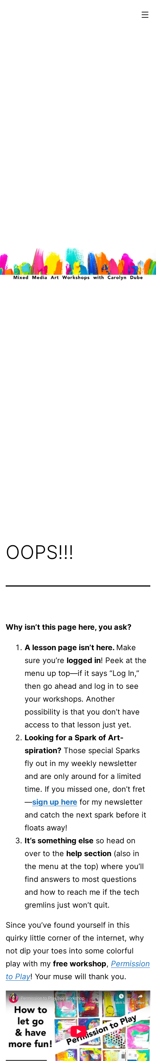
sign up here (54, 802)
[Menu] (144, 15)
